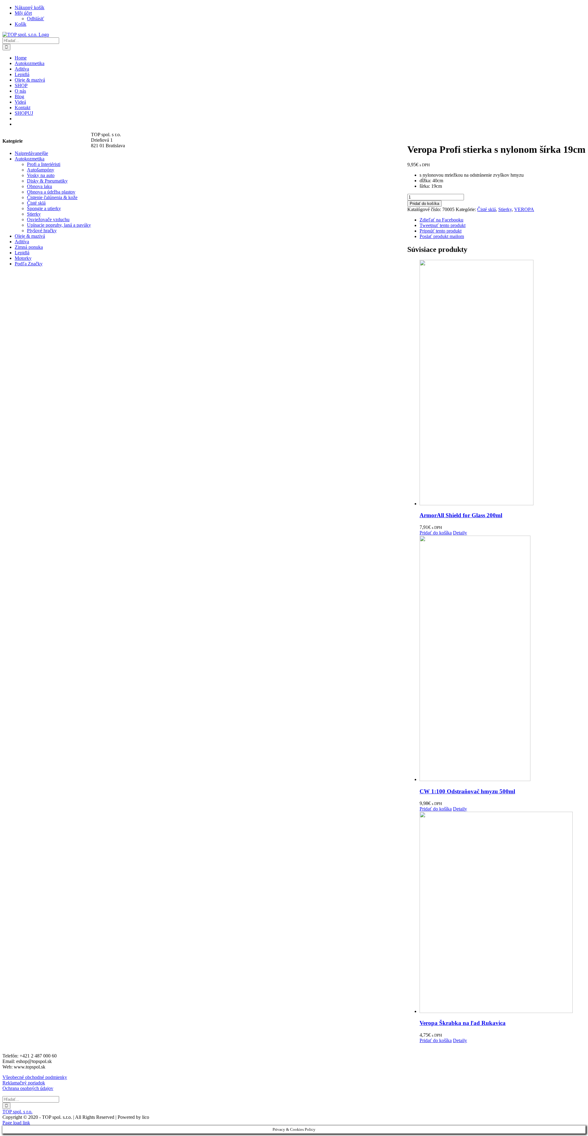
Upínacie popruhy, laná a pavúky (59, 225)
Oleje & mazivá (30, 236)
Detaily (460, 532)
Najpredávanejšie (31, 153)
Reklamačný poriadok (23, 1082)
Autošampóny (40, 169)
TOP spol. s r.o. (17, 1111)
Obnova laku (39, 186)
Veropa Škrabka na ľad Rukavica (463, 1023)
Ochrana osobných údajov (27, 1088)
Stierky (505, 209)
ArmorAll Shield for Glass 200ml (461, 515)
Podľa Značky (29, 263)
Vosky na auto (41, 175)
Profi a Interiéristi (43, 164)
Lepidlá (22, 252)
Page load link (16, 1122)
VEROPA (524, 209)
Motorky (23, 258)
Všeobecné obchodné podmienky (34, 1077)
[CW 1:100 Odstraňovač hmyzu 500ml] (503, 659)
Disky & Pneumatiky (47, 180)
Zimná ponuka (29, 247)
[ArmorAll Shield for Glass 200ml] (503, 383)
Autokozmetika (29, 158)
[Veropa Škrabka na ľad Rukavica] (503, 913)
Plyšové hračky (42, 230)
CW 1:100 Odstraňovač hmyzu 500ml (467, 791)
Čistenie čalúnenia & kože (52, 197)
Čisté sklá (486, 209)
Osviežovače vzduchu (48, 219)
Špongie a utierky (44, 208)
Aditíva (22, 241)
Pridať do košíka (424, 203)
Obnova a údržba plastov (51, 191)
